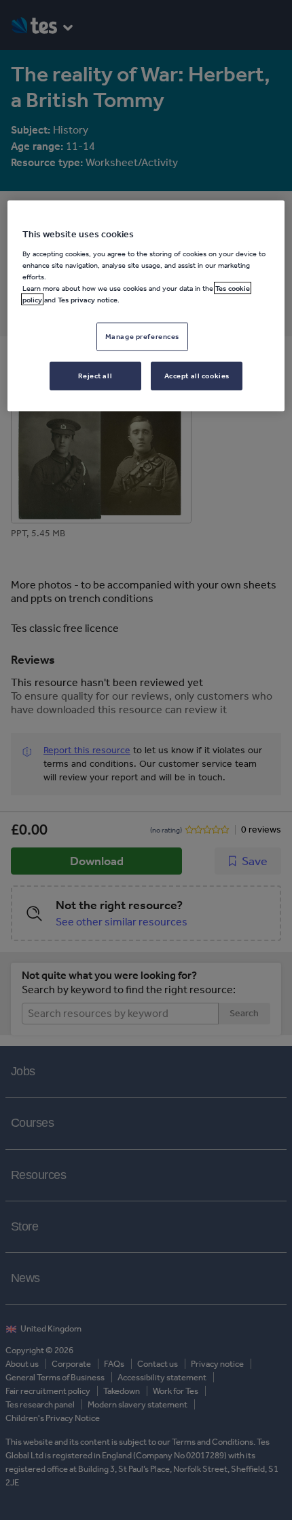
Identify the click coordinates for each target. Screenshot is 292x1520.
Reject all (95, 375)
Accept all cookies (197, 375)
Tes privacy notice (87, 299)
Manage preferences (142, 336)
